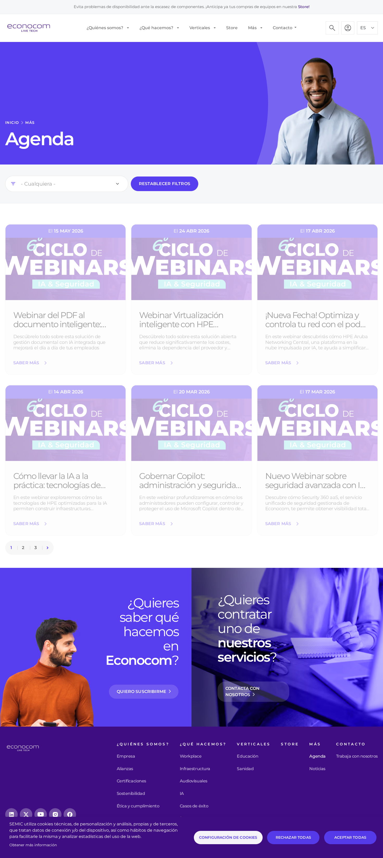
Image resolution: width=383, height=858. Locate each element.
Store (232, 27)
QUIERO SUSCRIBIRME (141, 691)
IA (182, 793)
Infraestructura (195, 768)
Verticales (199, 27)
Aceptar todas (350, 837)
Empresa (126, 756)
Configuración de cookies (228, 837)
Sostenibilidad (131, 793)
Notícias (317, 768)
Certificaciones (131, 781)
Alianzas (125, 768)
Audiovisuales (193, 781)
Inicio (12, 123)
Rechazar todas (293, 837)
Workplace (191, 756)
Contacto (283, 27)
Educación (247, 756)
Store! (304, 6)
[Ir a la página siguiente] (47, 547)
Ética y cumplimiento (138, 806)
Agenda (317, 756)
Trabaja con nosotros (357, 756)
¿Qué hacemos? (156, 27)
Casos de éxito (194, 806)
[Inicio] (30, 28)
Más (252, 27)
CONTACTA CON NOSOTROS (242, 691)
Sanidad (245, 768)
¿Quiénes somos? (105, 27)
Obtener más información (33, 845)
